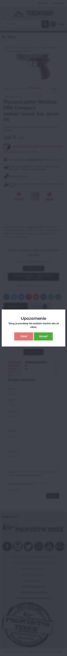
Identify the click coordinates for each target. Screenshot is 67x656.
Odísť (23, 336)
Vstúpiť (43, 336)
